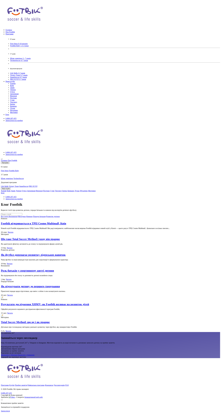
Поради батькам (39, 216)
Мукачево (14, 110)
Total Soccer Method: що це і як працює (25, 322)
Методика (22, 216)
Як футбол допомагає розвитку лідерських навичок (33, 254)
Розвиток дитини (53, 216)
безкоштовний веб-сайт (33, 397)
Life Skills (4, 186)
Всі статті (5, 216)
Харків (13, 83)
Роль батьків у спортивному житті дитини (27, 270)
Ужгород (13, 102)
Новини (29, 216)
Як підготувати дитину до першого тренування (30, 286)
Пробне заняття (21, 385)
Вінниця (13, 96)
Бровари (13, 106)
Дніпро (13, 90)
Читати (10, 232)
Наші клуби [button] (10, 81)
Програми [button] (9, 34)
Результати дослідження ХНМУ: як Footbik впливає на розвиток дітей (45, 304)
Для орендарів (59, 385)
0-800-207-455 (11, 118)
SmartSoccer (23, 186)
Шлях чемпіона (7, 178)
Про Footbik (10, 32)
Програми (5, 385)
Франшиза (49, 385)
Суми (12, 100)
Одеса (12, 92)
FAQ (67, 385)
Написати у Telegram (9, 355)
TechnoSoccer (18, 178)
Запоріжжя (14, 94)
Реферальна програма (36, 385)
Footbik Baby (14, 171)
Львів (12, 88)
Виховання (13, 216)
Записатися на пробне (14, 120)
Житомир (14, 112)
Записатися (5, 411)
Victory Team (14, 186)
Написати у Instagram (26, 355)
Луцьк (12, 108)
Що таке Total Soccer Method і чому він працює (30, 239)
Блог (7, 115)
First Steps (5, 171)
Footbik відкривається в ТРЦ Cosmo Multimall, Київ (33, 223)
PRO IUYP (33, 186)
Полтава (13, 98)
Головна (9, 30)
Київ (12, 86)
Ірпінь (12, 104)
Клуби (11, 385)
